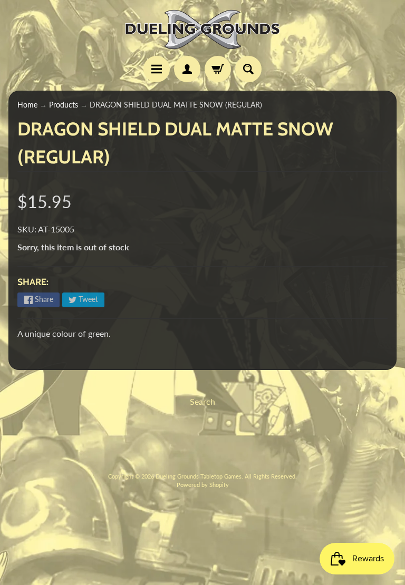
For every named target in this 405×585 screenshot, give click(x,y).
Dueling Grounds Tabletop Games (199, 476)
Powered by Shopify (203, 484)
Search (202, 401)
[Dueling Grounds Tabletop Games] (202, 29)
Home (27, 105)
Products (63, 105)
